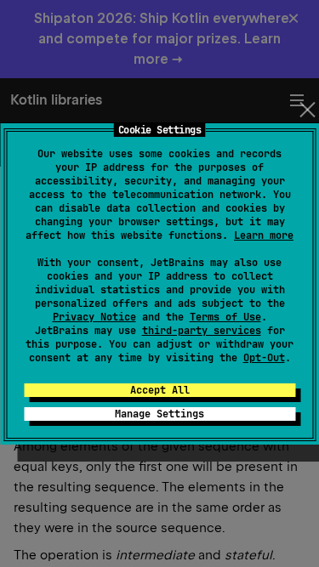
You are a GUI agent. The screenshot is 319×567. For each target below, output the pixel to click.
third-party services (201, 330)
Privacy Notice (94, 317)
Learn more (263, 235)
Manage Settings (159, 414)
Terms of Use (225, 317)
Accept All (160, 390)
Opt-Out (264, 358)
